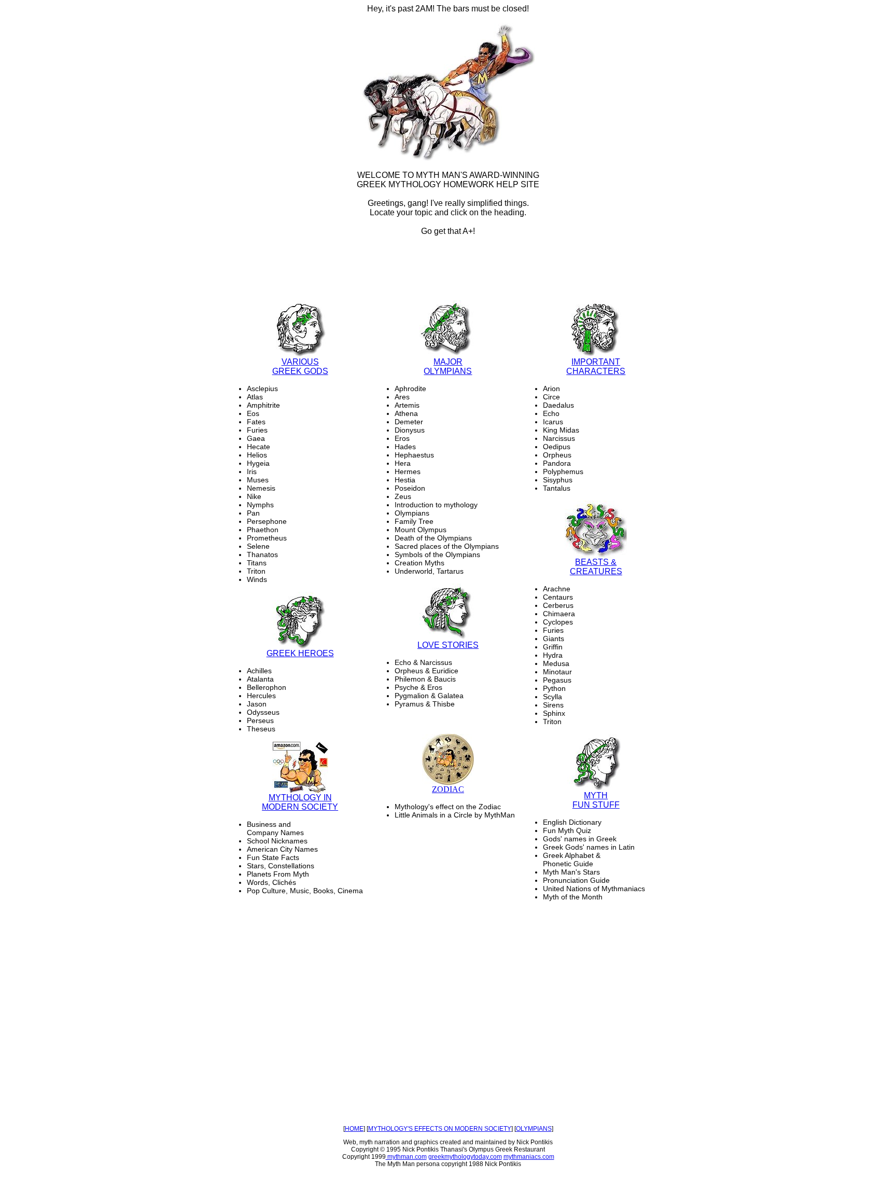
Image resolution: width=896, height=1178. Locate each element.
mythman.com (406, 1156)
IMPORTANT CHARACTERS (595, 366)
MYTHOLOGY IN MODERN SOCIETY (300, 802)
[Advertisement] (448, 268)
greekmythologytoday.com (465, 1156)
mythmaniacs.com (528, 1156)
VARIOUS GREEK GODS (300, 366)
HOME (354, 1128)
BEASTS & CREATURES (596, 567)
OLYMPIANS (534, 1128)
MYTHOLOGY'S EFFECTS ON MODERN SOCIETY (439, 1128)
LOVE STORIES (448, 645)
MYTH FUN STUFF (596, 800)
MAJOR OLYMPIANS (448, 366)
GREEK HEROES (300, 653)
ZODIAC (448, 789)
